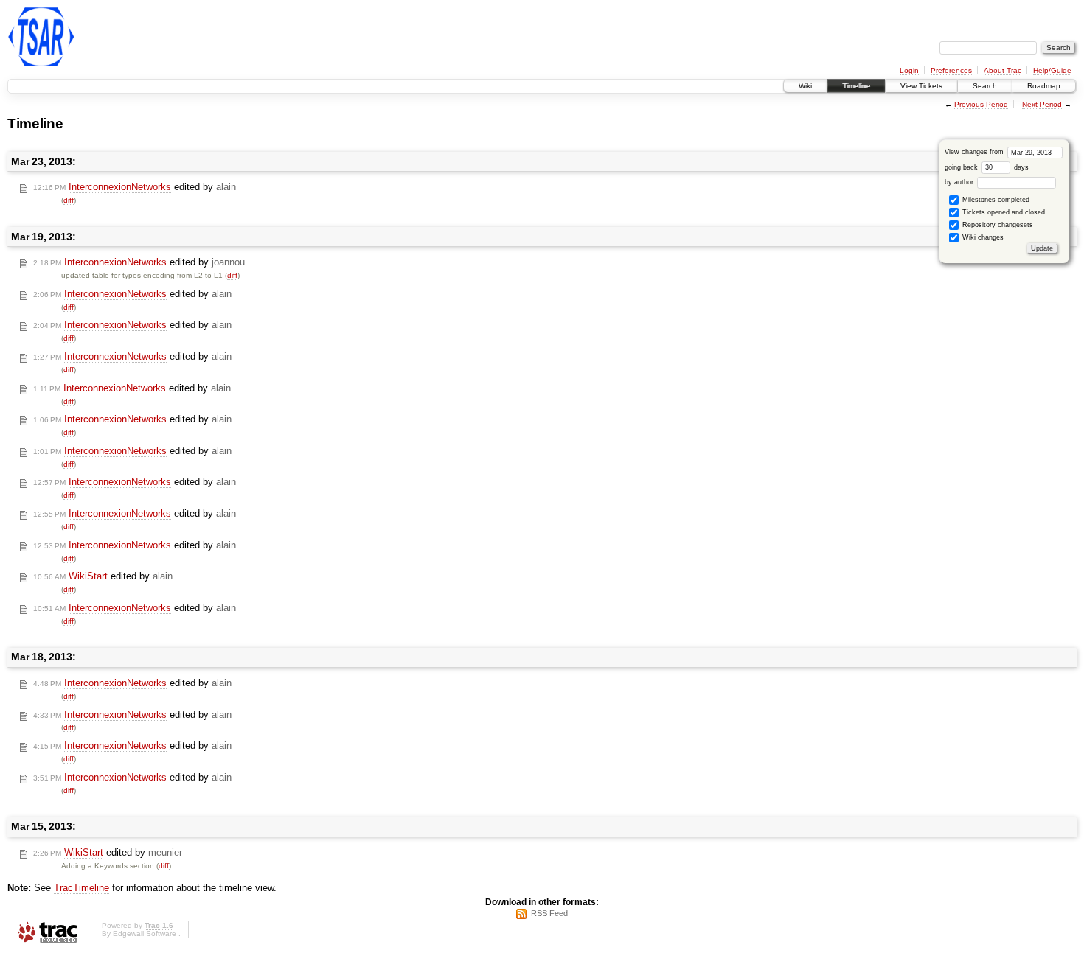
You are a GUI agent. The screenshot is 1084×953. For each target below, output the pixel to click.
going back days (987, 167)
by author (960, 182)
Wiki (805, 86)
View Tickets (921, 86)
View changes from (975, 152)
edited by (134, 186)
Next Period (1042, 104)
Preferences (951, 70)
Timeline (856, 86)
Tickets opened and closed (1002, 212)
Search (985, 86)
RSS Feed (549, 913)
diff (68, 200)
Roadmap (1043, 86)
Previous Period (981, 104)
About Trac (1002, 70)
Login (909, 70)
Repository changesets (996, 224)
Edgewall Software (144, 933)
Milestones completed (994, 199)
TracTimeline (81, 887)
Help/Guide (1052, 70)
